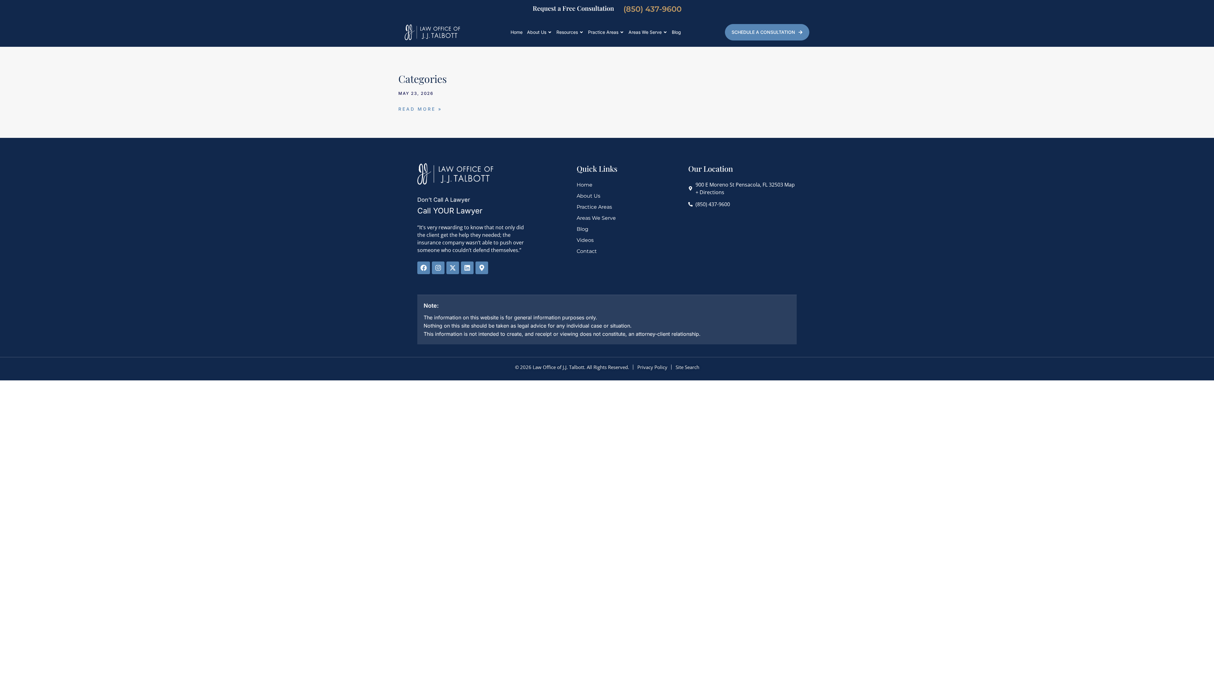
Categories (422, 78)
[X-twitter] (452, 268)
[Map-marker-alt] (481, 268)
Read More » (420, 109)
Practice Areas (603, 32)
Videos (585, 240)
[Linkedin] (467, 268)
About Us (536, 32)
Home (517, 32)
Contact (587, 251)
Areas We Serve (645, 32)
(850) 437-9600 (652, 9)
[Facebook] (423, 268)
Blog (676, 32)
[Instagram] (438, 268)
